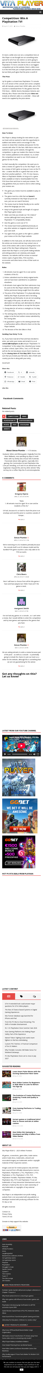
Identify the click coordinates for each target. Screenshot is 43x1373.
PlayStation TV (9, 420)
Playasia (5, 1262)
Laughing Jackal (7, 1253)
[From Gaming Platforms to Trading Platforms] (6, 1113)
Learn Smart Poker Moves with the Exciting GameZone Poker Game (26, 1072)
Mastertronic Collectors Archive (12, 1256)
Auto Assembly (7, 1244)
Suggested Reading (11, 1066)
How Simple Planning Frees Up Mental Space (17, 1345)
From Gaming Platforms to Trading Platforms (27, 1109)
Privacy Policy (7, 1214)
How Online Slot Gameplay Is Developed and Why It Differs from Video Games (26, 1134)
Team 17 (5, 1276)
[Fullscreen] (38, 754)
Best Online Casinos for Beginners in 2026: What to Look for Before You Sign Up (26, 1084)
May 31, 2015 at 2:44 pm (21, 648)
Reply (22, 520)
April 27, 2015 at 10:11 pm (21, 540)
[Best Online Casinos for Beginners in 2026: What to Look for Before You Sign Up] (6, 1087)
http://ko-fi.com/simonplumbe (29, 470)
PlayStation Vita (25, 420)
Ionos (4, 1251)
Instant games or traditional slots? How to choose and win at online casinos (27, 1121)
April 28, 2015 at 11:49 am (21, 577)
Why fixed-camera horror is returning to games (18, 1296)
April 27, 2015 (8, 26)
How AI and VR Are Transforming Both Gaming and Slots (20, 1316)
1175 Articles (32, 451)
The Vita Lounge (7, 1278)
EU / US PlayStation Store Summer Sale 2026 (21, 1028)
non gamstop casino (9, 1258)
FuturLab (5, 1246)
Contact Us (6, 1212)
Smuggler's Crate (8, 1267)
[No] (40, 1366)
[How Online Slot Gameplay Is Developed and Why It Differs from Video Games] (6, 1136)
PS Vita (6, 425)
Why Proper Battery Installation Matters (15, 1341)
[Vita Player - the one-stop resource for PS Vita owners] (21, 9)
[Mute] (34, 754)
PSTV (14, 425)
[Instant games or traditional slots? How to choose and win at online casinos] (6, 1124)
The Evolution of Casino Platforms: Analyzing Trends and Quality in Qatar (26, 1097)
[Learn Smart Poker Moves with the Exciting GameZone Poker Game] (6, 1076)
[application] (21, 745)
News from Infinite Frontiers (16, 1285)
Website (7, 429)
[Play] (5, 754)
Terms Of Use (7, 1217)
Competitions (13, 416)
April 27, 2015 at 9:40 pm (21, 496)
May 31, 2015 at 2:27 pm (21, 611)
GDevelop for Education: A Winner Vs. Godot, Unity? (19, 1320)
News (24, 416)
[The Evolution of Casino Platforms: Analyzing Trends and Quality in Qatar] (6, 1100)
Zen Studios (6, 1281)
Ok (21, 1369)
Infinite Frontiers (7, 1249)
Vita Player (24, 425)
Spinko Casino (7, 1269)
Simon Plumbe (20, 26)
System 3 (5, 1271)
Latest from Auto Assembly (16, 1325)
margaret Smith (21, 608)
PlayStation (6, 1265)
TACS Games (6, 1274)
